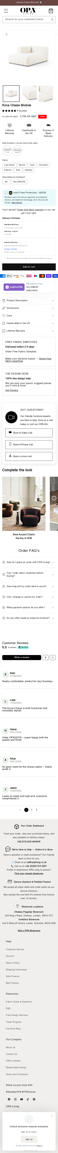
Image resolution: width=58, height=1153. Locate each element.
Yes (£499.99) (19, 182)
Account (10, 956)
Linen (32, 165)
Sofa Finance (12, 976)
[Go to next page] (37, 810)
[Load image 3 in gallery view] (47, 94)
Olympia (28, 170)
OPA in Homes (13, 1061)
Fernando (43, 165)
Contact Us (11, 1054)
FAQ (8, 1009)
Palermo (8, 170)
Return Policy (13, 963)
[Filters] (45, 657)
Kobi (18, 170)
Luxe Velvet (9, 165)
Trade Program (13, 1022)
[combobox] (29, 19)
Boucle (22, 165)
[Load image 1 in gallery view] (11, 94)
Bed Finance (12, 983)
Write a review (21, 657)
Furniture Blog (13, 1029)
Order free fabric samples (30, 210)
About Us (10, 1048)
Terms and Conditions (17, 1074)
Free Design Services (17, 1015)
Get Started (11, 390)
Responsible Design (16, 1068)
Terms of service (30, 1150)
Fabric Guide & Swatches (19, 1002)
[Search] (52, 19)
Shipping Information (16, 970)
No (6, 182)
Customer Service (15, 949)
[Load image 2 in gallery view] (29, 94)
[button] (6, 11)
